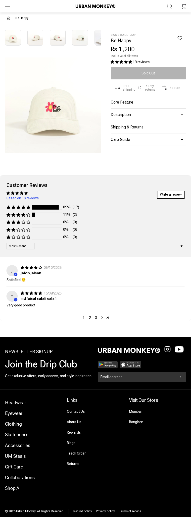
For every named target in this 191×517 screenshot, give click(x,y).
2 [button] (90, 318)
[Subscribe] (180, 377)
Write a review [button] (171, 194)
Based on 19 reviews (22, 198)
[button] (183, 6)
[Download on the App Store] (131, 364)
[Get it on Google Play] (108, 364)
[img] (32, 268)
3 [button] (96, 318)
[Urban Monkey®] (95, 6)
